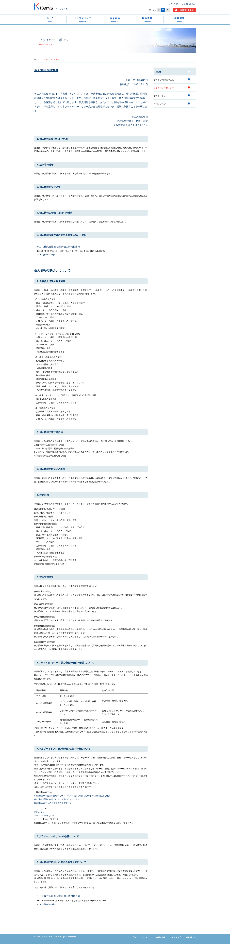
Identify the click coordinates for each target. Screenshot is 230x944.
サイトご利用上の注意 (164, 79)
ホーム (36, 59)
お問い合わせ (190, 4)
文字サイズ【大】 (168, 10)
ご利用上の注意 (160, 937)
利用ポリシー (40, 812)
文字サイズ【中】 (163, 10)
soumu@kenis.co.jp (46, 255)
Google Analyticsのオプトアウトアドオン (53, 803)
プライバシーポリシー (44, 816)
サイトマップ (160, 96)
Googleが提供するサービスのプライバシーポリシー (57, 799)
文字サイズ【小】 (159, 10)
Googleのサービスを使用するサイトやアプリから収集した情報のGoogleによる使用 (72, 796)
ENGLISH (175, 4)
